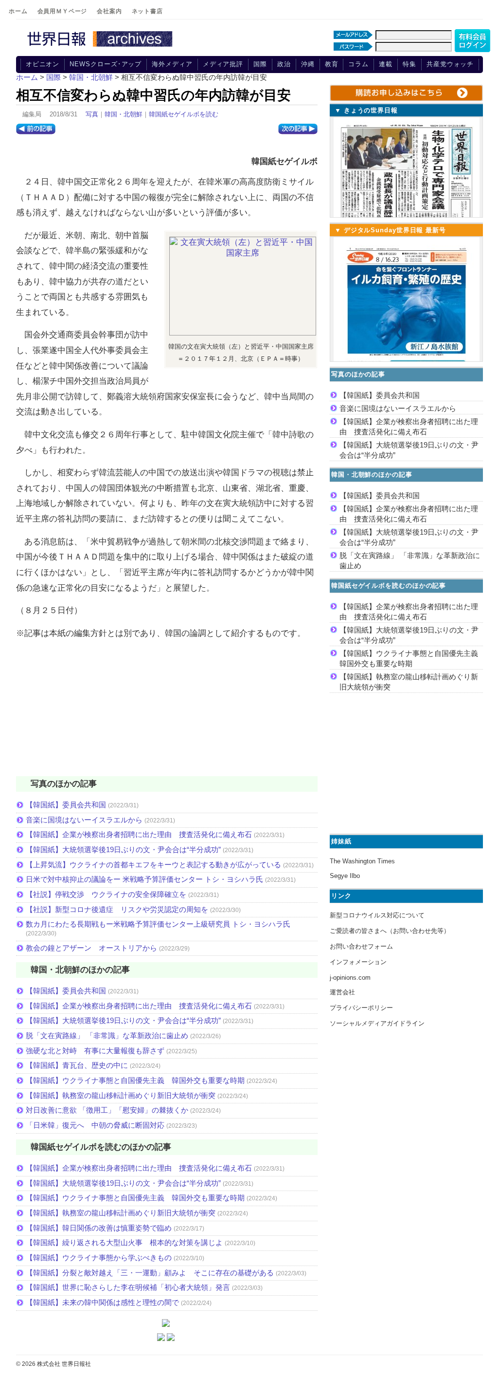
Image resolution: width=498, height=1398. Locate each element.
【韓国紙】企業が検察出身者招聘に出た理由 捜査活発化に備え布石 (139, 834)
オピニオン (43, 64)
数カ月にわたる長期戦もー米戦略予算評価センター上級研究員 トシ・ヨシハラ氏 (158, 924)
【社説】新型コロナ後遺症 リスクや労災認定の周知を (117, 909)
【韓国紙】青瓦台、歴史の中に (77, 1065)
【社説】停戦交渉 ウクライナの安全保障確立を (106, 894)
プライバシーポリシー (361, 1007)
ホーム (18, 11)
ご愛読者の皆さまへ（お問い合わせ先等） (390, 930)
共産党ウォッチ (450, 64)
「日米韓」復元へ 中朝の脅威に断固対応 (95, 1125)
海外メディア (172, 64)
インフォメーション (358, 962)
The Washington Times (362, 861)
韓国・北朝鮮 (123, 114)
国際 (260, 64)
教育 (331, 64)
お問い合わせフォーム (361, 946)
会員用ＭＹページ (62, 11)
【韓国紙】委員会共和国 (66, 805)
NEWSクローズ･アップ (106, 64)
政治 (284, 64)
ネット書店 (147, 11)
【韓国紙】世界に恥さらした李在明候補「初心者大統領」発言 (128, 1287)
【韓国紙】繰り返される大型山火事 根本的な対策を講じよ (124, 1242)
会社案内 (109, 11)
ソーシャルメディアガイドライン (377, 1023)
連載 (385, 64)
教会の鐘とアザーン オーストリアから (91, 948)
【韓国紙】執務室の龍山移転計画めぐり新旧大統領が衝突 (120, 1095)
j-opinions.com (350, 977)
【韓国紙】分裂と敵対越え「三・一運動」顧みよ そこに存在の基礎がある (150, 1272)
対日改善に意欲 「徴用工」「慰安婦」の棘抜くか (107, 1110)
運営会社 (342, 992)
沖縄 (308, 64)
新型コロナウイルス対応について (377, 915)
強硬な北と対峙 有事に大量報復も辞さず (95, 1050)
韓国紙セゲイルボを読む (183, 114)
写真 (92, 114)
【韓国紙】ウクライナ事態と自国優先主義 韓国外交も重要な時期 (135, 1080)
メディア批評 (223, 64)
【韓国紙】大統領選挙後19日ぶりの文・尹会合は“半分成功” (123, 849)
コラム (358, 64)
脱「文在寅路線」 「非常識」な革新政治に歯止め (107, 1035)
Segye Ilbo (345, 875)
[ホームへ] (101, 47)
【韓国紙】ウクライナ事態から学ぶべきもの (99, 1257)
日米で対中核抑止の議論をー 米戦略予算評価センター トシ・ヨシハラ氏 (144, 879)
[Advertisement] (167, 714)
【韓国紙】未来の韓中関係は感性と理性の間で (102, 1302)
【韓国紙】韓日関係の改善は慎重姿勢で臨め (99, 1228)
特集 (409, 64)
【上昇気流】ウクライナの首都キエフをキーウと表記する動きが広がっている (153, 864)
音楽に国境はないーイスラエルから (84, 820)
